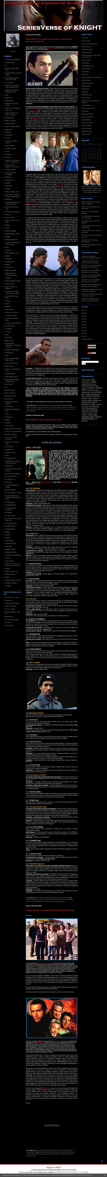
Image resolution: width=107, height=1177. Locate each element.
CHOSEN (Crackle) (10, 148)
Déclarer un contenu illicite (25, 1172)
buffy (93, 392)
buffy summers (88, 381)
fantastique (91, 408)
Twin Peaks (8, 546)
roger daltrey (55, 901)
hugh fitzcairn (47, 901)
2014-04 (84, 333)
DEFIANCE (8, 177)
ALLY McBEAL (9, 82)
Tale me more (9, 625)
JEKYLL (7, 304)
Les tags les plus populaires (69, 1169)
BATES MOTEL (9, 100)
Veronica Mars (9, 561)
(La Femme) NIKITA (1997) (12, 59)
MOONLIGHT (9, 352)
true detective (49, 409)
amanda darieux (62, 407)
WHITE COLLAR (10, 574)
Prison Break (9, 399)
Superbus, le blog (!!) (87, 117)
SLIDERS (8, 422)
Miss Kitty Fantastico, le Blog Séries (92, 77)
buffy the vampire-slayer (92, 393)
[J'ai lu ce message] (105, 1175)
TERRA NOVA (9, 466)
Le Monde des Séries (88, 66)
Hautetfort (58, 1167)
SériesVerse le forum (87, 114)
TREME (7, 532)
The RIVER (8, 512)
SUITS (7, 455)
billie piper (94, 411)
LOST (7, 334)
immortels (33, 1155)
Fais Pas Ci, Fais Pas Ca (12, 211)
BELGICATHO (9, 616)
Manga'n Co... (85, 74)
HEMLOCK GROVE (11, 270)
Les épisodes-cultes (11, 315)
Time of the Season (87, 122)
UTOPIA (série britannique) (13, 555)
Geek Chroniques (87, 46)
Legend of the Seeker (11, 312)
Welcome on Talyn (87, 131)
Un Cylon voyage (86, 128)
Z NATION (8, 586)
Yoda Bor (84, 261)
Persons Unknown (10, 396)
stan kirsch (47, 899)
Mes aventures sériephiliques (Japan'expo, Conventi (13, 345)
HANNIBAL (8, 258)
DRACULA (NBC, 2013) (12, 191)
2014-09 (84, 322)
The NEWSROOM (10, 505)
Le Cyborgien (85, 63)
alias (90, 398)
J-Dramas (8, 301)
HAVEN (7, 264)
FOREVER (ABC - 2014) (12, 234)
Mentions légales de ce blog (40, 1172)
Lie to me (8, 331)
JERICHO (8, 306)
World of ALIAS (86, 134)
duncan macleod (42, 407)
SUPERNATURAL (10, 458)
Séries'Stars (85, 111)
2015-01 (84, 316)
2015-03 (84, 310)
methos (55, 407)
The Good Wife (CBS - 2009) (13, 492)
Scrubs (7, 414)
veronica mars (93, 390)
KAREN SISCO (9, 309)
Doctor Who (8, 186)
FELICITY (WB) (9, 217)
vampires (85, 411)
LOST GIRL (8, 337)
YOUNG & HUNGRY (11, 583)
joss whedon (88, 388)
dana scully (87, 413)
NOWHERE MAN (10, 374)
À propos (12, 51)
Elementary (8, 199)
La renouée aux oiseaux (12, 597)
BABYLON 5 (8, 98)
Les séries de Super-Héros (13, 323)
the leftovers (63, 409)
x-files (93, 381)
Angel (7, 95)
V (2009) (7, 558)
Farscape (8, 214)
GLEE (7, 247)
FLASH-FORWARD (10, 231)
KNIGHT (84, 270)
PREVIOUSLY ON (87, 94)
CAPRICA (8, 132)
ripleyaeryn (85, 256)
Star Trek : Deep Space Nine (13, 431)
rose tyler (86, 380)
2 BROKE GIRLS (10, 62)
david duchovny (89, 384)
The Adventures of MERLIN (13, 473)
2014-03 (84, 336)
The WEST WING (10, 526)
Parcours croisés (10, 390)
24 (6, 65)
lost (83, 408)
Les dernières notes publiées (53, 1169)
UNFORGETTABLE (10, 552)
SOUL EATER (9, 425)
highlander (86, 392)
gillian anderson (94, 400)
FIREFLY (7, 225)
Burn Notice (8, 129)
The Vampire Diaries (11, 523)
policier (85, 386)
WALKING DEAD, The (11, 571)
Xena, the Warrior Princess (13, 580)
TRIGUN (7, 535)
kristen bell (93, 386)
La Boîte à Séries (86, 52)
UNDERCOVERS (10, 549)
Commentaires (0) (63, 405)
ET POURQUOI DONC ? (12, 619)
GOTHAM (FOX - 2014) (11, 253)
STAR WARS (9, 446)
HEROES (8, 278)
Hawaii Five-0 (9, 267)
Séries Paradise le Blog (88, 108)
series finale (62, 1152)
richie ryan (50, 407)
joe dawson (69, 407)
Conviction (8, 154)
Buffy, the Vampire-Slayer (12, 126)
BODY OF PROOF (10, 120)
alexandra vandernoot (61, 899)
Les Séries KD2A (10, 326)
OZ (6, 387)
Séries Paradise (86, 105)
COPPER (8, 157)
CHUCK (7, 151)
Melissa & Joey (9, 340)
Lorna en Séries (86, 69)
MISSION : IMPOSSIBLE (12, 350)
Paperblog (85, 92)
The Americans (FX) (11, 476)
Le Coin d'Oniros (86, 60)
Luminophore (85, 71)
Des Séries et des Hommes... (90, 43)
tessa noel (53, 899)
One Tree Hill (9, 384)
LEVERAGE (8, 329)
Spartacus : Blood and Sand (13, 428)
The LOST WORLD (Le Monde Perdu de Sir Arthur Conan (12, 497)
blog (86, 1172)
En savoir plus (88, 1175)
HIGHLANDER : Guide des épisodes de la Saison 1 (44, 420)
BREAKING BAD (10, 123)
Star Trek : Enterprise (11, 434)
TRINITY (7, 537)
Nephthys (84, 265)
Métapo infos (9, 600)
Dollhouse (8, 189)
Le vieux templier (10, 609)
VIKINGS (7, 568)
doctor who (56, 409)
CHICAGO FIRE (9, 145)
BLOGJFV (8, 622)
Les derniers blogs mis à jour (38, 1169)
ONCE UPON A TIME (11, 376)
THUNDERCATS (10, 529)
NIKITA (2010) (9, 366)
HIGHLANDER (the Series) (13, 281)
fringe (93, 404)
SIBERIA (7, 420)
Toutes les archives (87, 339)
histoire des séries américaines (91, 417)
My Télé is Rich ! (86, 80)
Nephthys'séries (86, 86)
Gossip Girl (8, 250)
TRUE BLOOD (9, 540)
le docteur (94, 406)
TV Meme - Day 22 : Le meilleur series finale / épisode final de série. (50, 910)
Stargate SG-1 (9, 449)
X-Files (7, 577)
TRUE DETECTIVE (10, 543)
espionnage (92, 415)
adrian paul (33, 409)
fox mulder (86, 396)
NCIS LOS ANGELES (11, 363)
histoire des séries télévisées (89, 403)
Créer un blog (49, 1167)
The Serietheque (86, 119)
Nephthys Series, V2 (87, 83)
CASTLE (7, 138)
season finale (68, 1152)
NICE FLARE (85, 89)
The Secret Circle (10, 515)
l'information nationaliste (12, 603)
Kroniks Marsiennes (87, 49)
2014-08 (84, 324)
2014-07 (84, 327)
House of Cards (9, 284)
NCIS (6, 355)
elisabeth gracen (39, 901)
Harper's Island (9, 261)
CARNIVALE (9, 135)
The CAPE (8, 482)
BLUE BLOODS (9, 117)
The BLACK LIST (10, 479)
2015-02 (84, 313)
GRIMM (7, 256)
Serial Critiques (86, 97)
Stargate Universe (10, 452)
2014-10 (84, 319)
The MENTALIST (10, 502)
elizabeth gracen (41, 409)
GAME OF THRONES (11, 239)
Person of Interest (10, 393)
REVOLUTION (9, 406)
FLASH (7, 228)
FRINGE (7, 236)
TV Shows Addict (86, 125)
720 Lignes (85, 38)
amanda (33, 901)
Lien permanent (54, 405)
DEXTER (8, 183)
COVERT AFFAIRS (10, 169)
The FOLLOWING (10, 490)
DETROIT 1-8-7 (9, 180)
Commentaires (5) (31, 1152)
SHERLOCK (8, 417)
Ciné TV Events (86, 41)
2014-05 (84, 330)
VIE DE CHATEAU (10, 606)
